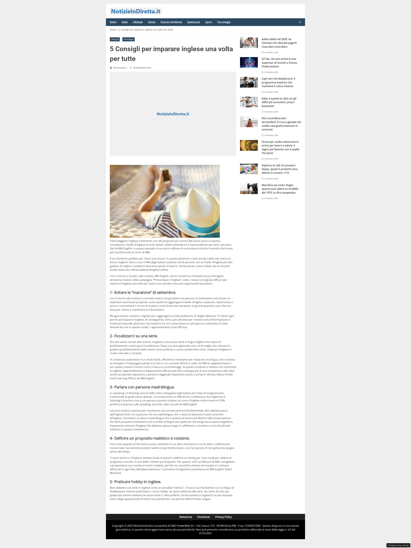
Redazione (185, 517)
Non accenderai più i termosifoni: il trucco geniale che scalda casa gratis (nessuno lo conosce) (281, 123)
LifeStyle (138, 22)
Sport (208, 22)
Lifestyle (115, 39)
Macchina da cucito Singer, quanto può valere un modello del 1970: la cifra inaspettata (280, 188)
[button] (300, 22)
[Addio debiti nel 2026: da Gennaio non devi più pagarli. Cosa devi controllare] (249, 42)
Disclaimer (203, 517)
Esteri (113, 22)
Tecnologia (223, 22)
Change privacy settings (398, 545)
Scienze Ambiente (171, 22)
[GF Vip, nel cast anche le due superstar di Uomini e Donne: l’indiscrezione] (249, 62)
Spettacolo (193, 22)
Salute (151, 22)
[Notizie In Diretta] (136, 11)
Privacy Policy (223, 517)
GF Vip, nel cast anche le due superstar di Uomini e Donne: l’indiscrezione (279, 62)
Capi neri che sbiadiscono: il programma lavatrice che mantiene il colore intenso (278, 82)
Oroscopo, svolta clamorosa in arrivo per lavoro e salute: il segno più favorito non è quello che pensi (280, 147)
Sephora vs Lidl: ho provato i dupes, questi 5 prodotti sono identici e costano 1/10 (280, 169)
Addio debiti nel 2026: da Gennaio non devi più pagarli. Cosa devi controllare (279, 42)
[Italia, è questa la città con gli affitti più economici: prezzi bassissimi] (249, 102)
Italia (125, 22)
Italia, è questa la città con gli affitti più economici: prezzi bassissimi (279, 102)
